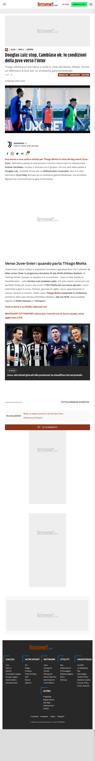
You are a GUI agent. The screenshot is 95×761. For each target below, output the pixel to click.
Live (66, 4)
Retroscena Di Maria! (33, 418)
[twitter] (17, 153)
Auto (46, 665)
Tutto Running (30, 674)
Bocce (27, 680)
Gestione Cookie (83, 680)
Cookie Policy (82, 677)
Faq (78, 671)
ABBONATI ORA (79, 4)
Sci (26, 665)
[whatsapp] (12, 153)
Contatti (80, 665)
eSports (28, 683)
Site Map (46, 703)
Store (62, 677)
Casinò (46, 708)
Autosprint (48, 668)
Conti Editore (49, 683)
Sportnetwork (49, 680)
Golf (26, 677)
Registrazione (48, 700)
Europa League (12, 677)
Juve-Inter (85, 75)
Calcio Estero (11, 680)
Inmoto (46, 671)
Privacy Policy (83, 683)
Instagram (44, 716)
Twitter (52, 716)
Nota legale (81, 674)
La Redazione (82, 668)
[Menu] (4, 4)
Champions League (13, 674)
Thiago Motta (75, 75)
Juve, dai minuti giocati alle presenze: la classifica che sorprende (44, 374)
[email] (22, 153)
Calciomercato (12, 683)
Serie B (9, 671)
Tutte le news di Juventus (75, 402)
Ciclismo (28, 671)
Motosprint (48, 674)
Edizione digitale (66, 674)
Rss (61, 665)
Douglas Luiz (63, 75)
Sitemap (63, 680)
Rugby (27, 668)
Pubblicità (47, 697)
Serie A (21, 49)
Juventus (30, 49)
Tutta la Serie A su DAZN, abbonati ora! (26, 306)
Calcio (13, 49)
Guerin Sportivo (50, 677)
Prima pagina (65, 671)
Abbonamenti (65, 668)
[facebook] (7, 153)
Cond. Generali (83, 686)
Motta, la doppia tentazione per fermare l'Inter (43, 414)
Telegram (60, 716)
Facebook (34, 716)
